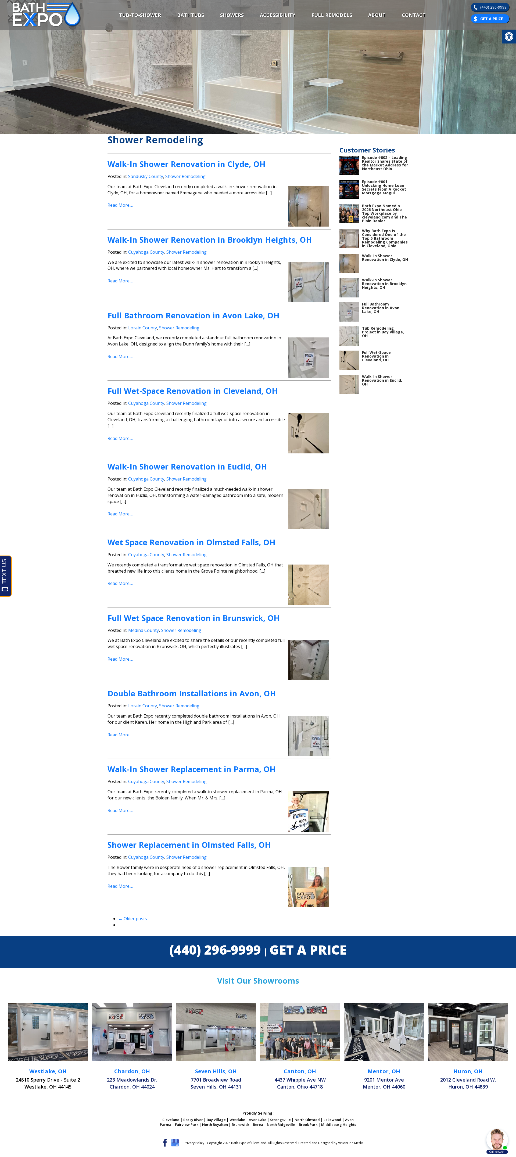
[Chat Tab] (258, 578)
